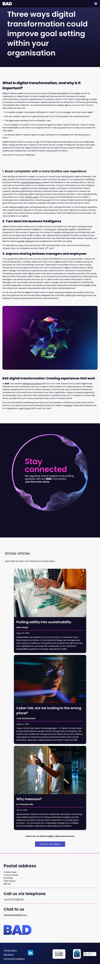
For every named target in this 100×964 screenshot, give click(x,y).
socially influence (25, 241)
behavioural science (32, 383)
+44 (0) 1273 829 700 (14, 899)
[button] (96, 4)
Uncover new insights (50, 844)
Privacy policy (10, 950)
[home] (7, 4)
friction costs (32, 197)
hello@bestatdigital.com (15, 915)
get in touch (25, 408)
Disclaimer (9, 954)
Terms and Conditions (14, 958)
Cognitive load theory (30, 182)
